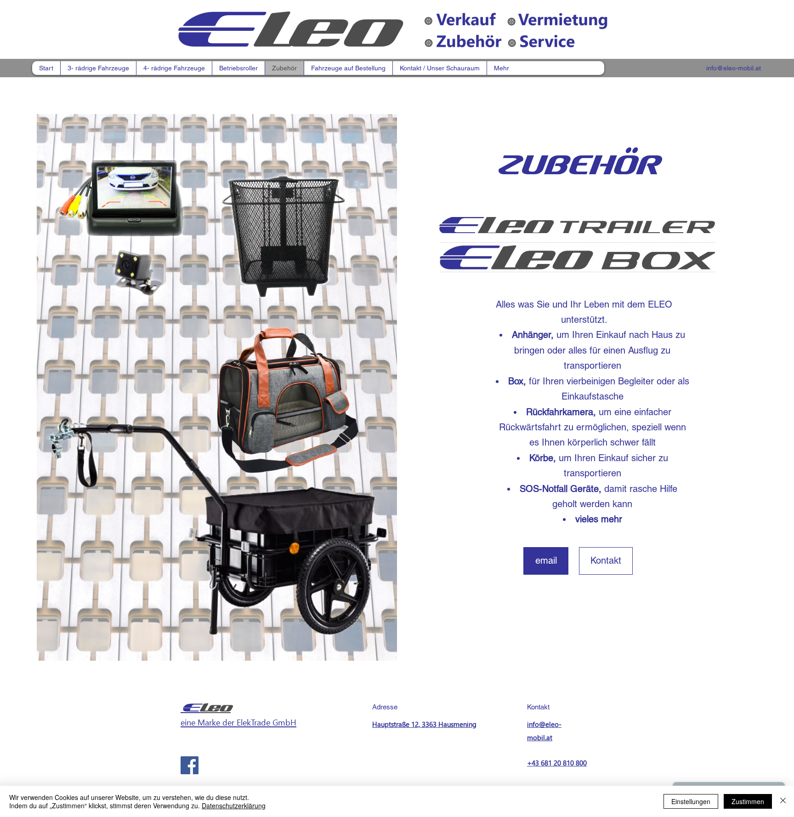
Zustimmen (748, 801)
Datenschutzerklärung (234, 805)
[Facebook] (189, 765)
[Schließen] (782, 801)
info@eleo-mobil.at (733, 68)
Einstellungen (690, 801)
